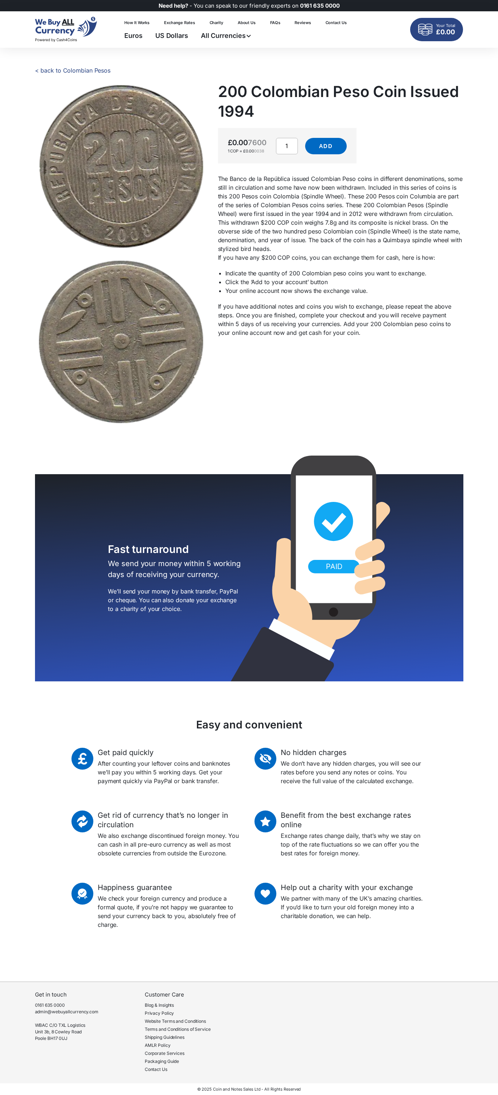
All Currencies (223, 35)
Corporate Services (164, 1053)
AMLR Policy (158, 1045)
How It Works (136, 22)
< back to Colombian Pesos (73, 70)
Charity (216, 22)
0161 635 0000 (50, 1005)
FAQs (275, 22)
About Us (247, 22)
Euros (133, 35)
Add (326, 146)
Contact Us (336, 22)
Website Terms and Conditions (175, 1021)
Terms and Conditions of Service (178, 1029)
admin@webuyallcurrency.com (66, 1011)
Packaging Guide (162, 1061)
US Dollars (171, 35)
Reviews (303, 22)
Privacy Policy (159, 1013)
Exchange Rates (179, 22)
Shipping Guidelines (164, 1037)
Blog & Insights (159, 1005)
